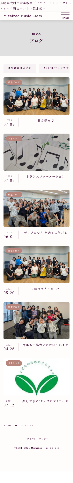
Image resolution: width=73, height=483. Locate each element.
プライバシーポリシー (36, 438)
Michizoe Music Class (23, 16)
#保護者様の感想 (20, 68)
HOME (8, 425)
